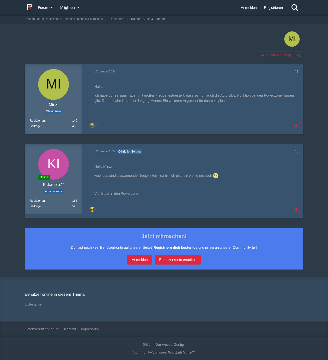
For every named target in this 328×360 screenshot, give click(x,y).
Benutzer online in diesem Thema (55, 294)
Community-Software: (164, 352)
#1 (296, 72)
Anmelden (249, 8)
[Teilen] (298, 55)
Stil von (164, 344)
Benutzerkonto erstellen (177, 260)
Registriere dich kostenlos (175, 247)
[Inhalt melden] (296, 125)
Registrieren (273, 8)
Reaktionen (37, 120)
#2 (296, 151)
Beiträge (35, 126)
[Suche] (294, 7)
